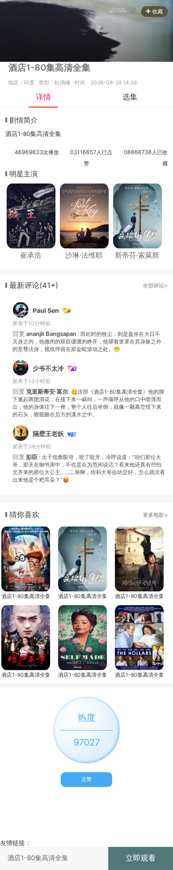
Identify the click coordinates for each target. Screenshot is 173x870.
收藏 (157, 11)
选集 (130, 96)
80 (26, 133)
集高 (36, 133)
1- (20, 133)
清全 (49, 133)
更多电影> (155, 514)
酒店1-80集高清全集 (25, 596)
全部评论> (155, 285)
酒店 (11, 133)
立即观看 (141, 858)
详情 (43, 96)
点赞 (86, 779)
